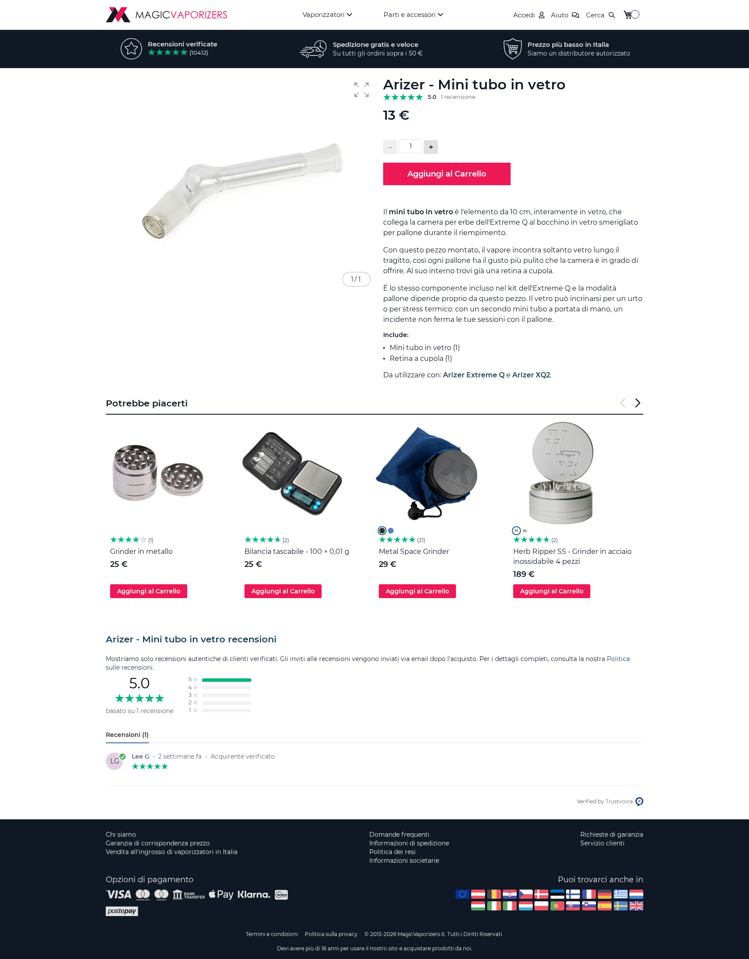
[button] (361, 90)
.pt (557, 905)
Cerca (595, 15)
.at (478, 894)
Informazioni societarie (404, 860)
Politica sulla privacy (331, 934)
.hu (478, 905)
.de (605, 894)
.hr (510, 894)
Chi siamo (121, 834)
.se (621, 905)
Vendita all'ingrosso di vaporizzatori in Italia (172, 852)
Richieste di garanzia (611, 834)
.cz (526, 894)
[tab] (374, 639)
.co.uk (636, 905)
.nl (636, 894)
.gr (621, 894)
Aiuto (559, 15)
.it (510, 905)
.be (494, 894)
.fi (573, 894)
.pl (541, 905)
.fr (589, 894)
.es (605, 905)
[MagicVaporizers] (166, 14)
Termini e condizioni (272, 934)
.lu (526, 905)
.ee (557, 894)
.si (589, 905)
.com (462, 894)
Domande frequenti (399, 834)
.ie (494, 905)
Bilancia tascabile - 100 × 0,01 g (296, 551)
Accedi (524, 15)
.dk (541, 894)
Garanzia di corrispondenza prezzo (158, 843)
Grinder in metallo (141, 551)
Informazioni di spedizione (409, 843)
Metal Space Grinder (414, 551)
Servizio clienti (602, 843)
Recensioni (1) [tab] (127, 735)
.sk (573, 905)
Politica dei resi (392, 852)
